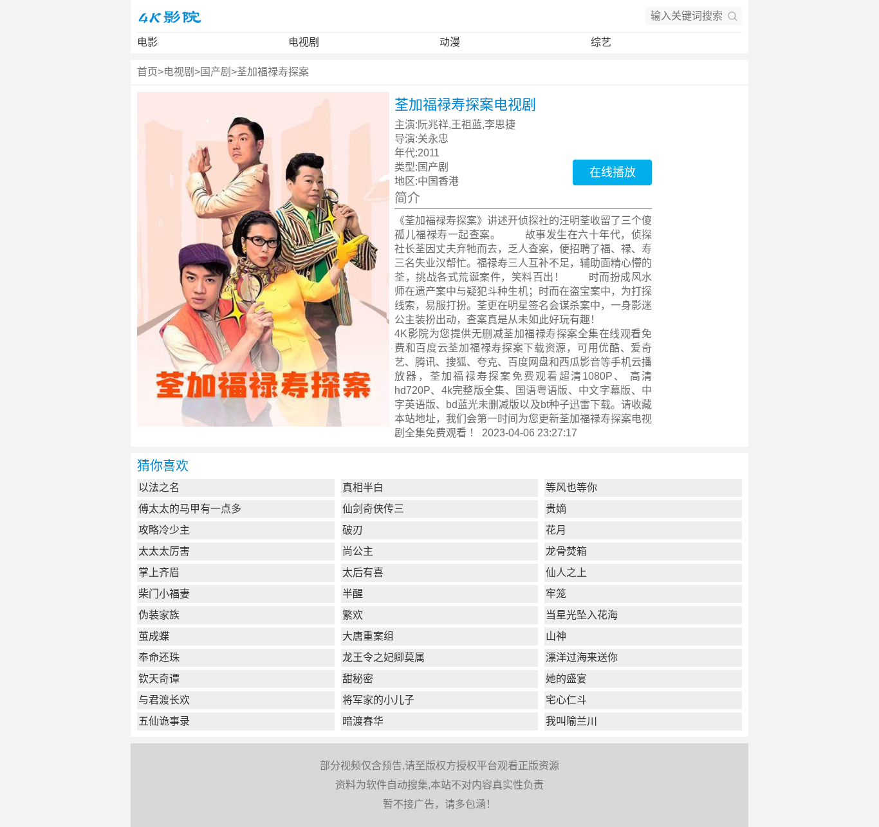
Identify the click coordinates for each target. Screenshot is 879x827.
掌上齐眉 (159, 572)
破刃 (352, 530)
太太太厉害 (164, 551)
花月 (556, 530)
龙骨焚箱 (566, 551)
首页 (147, 71)
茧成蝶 (153, 636)
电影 (147, 42)
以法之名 (159, 487)
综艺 (601, 42)
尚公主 (357, 551)
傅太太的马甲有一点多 (189, 508)
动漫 (449, 42)
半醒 (352, 593)
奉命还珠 (159, 657)
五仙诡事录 (164, 721)
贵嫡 (556, 508)
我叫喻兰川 (571, 721)
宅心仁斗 (566, 699)
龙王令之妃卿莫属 (383, 657)
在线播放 (612, 172)
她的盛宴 (566, 678)
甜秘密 (357, 678)
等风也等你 (571, 487)
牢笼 (556, 593)
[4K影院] (169, 16)
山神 (556, 636)
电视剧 (303, 42)
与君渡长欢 (164, 699)
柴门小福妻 (164, 593)
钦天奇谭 (159, 678)
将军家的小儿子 (378, 699)
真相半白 (363, 487)
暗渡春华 (363, 721)
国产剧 (215, 71)
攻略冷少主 (164, 530)
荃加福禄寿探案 (273, 71)
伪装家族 (159, 614)
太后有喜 (363, 572)
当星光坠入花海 (582, 614)
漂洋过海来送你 (582, 657)
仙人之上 (566, 572)
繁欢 (352, 614)
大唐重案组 (368, 636)
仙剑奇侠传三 (373, 508)
